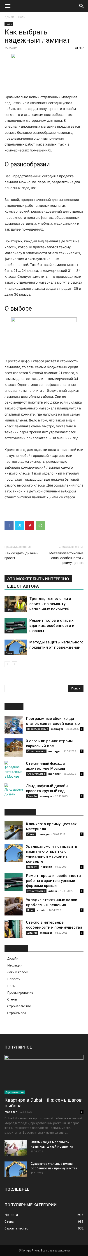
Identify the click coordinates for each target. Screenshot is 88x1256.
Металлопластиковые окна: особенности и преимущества (66, 558)
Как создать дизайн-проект (21, 555)
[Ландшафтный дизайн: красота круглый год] (14, 792)
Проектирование (37, 728)
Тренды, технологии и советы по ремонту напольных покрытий (50, 603)
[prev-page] (7, 664)
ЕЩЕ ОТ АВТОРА (23, 586)
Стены (31, 834)
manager (57, 728)
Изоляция (14, 965)
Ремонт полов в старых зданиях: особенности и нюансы (51, 625)
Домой (9, 17)
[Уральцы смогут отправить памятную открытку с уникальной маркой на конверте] (14, 853)
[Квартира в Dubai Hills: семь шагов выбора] (44, 1074)
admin (52, 891)
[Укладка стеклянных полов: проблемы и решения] (14, 906)
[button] (7, 6)
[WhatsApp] (40, 525)
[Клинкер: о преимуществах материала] (14, 830)
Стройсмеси (16, 1013)
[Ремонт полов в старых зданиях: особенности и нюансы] (16, 625)
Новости (32, 866)
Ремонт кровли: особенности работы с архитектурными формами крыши (53, 880)
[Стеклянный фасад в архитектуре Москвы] (14, 770)
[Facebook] (9, 525)
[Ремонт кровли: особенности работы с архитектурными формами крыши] (14, 882)
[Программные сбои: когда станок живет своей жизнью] (14, 725)
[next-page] (14, 664)
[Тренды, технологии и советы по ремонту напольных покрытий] (16, 604)
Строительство (36, 751)
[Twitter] (19, 525)
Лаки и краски (17, 972)
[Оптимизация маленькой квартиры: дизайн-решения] (16, 1148)
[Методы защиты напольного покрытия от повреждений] (16, 647)
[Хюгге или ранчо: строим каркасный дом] (14, 747)
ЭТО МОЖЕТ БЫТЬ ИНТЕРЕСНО (38, 579)
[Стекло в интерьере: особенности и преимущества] (14, 929)
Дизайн (32, 796)
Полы (21, 17)
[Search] (81, 6)
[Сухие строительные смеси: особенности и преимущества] (16, 1169)
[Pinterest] (29, 525)
